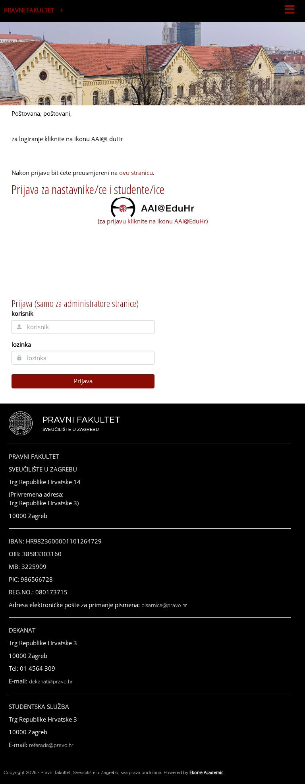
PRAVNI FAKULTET (29, 10)
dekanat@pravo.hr (51, 681)
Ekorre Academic (206, 772)
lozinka (21, 344)
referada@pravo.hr (51, 745)
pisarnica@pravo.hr (164, 605)
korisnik (22, 313)
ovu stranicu (136, 173)
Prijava (83, 381)
